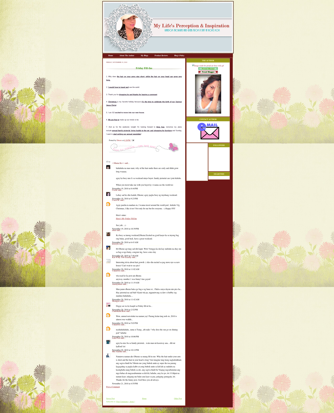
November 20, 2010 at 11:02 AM (125, 269)
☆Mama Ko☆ (118, 163)
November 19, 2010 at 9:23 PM (125, 198)
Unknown (116, 270)
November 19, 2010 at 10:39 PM (125, 228)
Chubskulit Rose (119, 311)
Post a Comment (113, 386)
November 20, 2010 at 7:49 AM (125, 255)
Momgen (116, 300)
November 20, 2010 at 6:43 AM (125, 242)
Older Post (178, 398)
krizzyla (115, 243)
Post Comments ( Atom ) (125, 401)
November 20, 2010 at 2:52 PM (125, 309)
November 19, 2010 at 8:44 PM (125, 188)
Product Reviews (161, 55)
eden (114, 230)
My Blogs (145, 55)
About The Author (127, 55)
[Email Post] (132, 140)
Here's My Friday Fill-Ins (126, 218)
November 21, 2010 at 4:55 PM (125, 383)
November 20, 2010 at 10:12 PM (125, 350)
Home (111, 55)
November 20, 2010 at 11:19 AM (125, 282)
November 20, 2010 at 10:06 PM (125, 336)
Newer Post (110, 398)
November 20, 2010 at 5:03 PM (125, 323)
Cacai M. (116, 200)
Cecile (115, 189)
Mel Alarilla (117, 351)
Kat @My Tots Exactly (122, 257)
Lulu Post (116, 338)
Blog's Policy (179, 55)
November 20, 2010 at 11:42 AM (125, 299)
